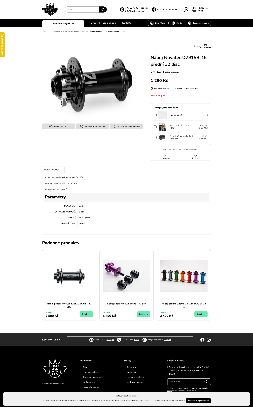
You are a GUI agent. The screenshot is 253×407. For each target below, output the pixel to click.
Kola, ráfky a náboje (71, 31)
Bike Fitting (160, 23)
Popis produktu (53, 169)
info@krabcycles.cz (134, 11)
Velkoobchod (89, 382)
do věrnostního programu (187, 88)
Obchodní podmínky (92, 377)
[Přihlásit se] (206, 382)
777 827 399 (132, 7)
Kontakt (167, 339)
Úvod (45, 31)
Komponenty (55, 31)
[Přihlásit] (186, 9)
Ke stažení (131, 367)
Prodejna (144, 7)
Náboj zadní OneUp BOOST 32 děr (126, 303)
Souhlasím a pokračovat (198, 400)
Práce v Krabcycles (92, 387)
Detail (84, 314)
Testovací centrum (201, 23)
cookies (181, 400)
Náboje (84, 31)
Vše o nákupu (109, 22)
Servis (174, 9)
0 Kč (200, 10)
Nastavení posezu (134, 382)
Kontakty (126, 22)
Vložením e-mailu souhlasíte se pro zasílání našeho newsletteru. (187, 389)
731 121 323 (163, 9)
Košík (201, 8)
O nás (93, 22)
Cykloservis (132, 372)
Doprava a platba (91, 372)
